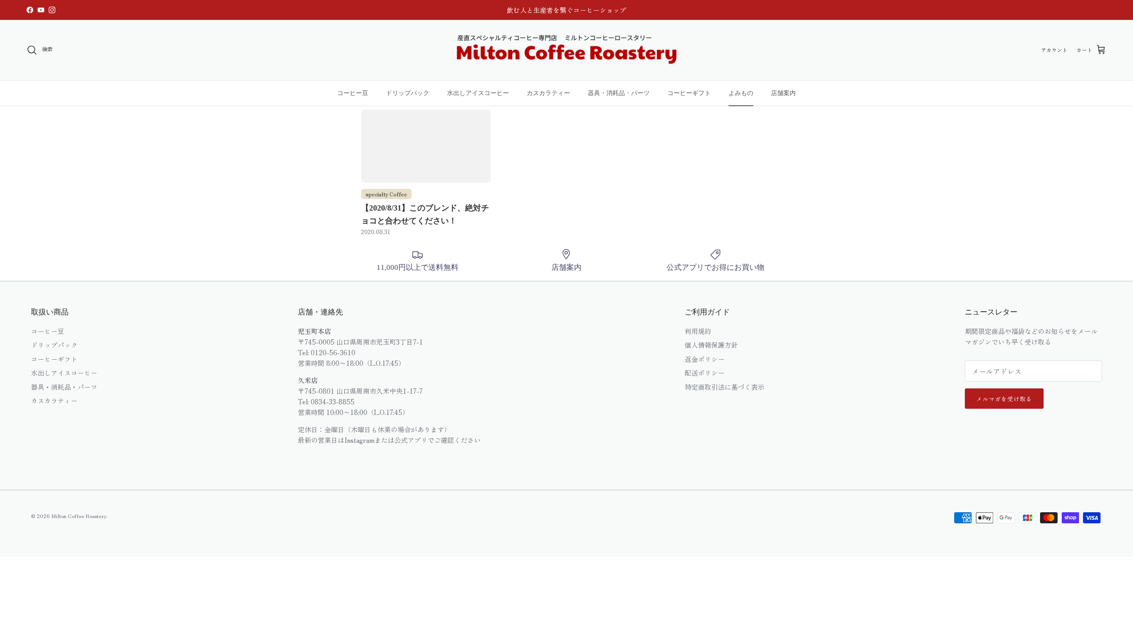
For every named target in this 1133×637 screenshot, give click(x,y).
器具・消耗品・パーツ (619, 92)
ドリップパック (407, 92)
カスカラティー (548, 92)
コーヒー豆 (352, 92)
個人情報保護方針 (711, 344)
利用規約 (698, 331)
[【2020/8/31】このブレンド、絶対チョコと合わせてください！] (426, 146)
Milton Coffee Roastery (79, 515)
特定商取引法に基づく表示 (724, 386)
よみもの (740, 92)
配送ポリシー (705, 372)
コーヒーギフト (689, 92)
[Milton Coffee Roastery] (566, 50)
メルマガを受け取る (1004, 399)
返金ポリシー (705, 359)
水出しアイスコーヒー (478, 92)
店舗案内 (783, 92)
